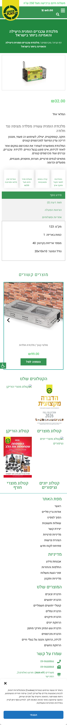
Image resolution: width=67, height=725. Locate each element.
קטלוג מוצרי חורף (17, 485)
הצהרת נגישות (52, 540)
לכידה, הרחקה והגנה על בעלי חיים (41, 640)
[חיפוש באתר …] (58, 15)
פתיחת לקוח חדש (50, 546)
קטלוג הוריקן (17, 431)
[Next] (9, 327)
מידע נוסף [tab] (56, 195)
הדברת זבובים (53, 594)
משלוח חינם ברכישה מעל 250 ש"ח (44, 3)
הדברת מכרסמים (51, 634)
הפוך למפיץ (54, 517)
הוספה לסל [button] (33, 362)
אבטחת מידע (53, 561)
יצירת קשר (54, 529)
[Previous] (58, 327)
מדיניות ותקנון (52, 578)
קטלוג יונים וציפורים (49, 485)
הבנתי (33, 714)
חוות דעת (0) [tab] (54, 202)
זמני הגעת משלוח (51, 573)
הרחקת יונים (53, 622)
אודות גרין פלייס (51, 512)
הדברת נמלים (53, 611)
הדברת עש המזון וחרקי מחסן (44, 628)
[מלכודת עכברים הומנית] (33, 72)
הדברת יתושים (52, 600)
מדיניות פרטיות (52, 534)
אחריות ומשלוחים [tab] (52, 217)
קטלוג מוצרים (49, 431)
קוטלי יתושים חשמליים (47, 605)
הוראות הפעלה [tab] (53, 210)
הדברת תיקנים (52, 617)
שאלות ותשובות (51, 523)
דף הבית (57, 43)
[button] (3, 366)
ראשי (58, 506)
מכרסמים (46, 43)
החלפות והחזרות (51, 567)
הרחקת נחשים (52, 645)
